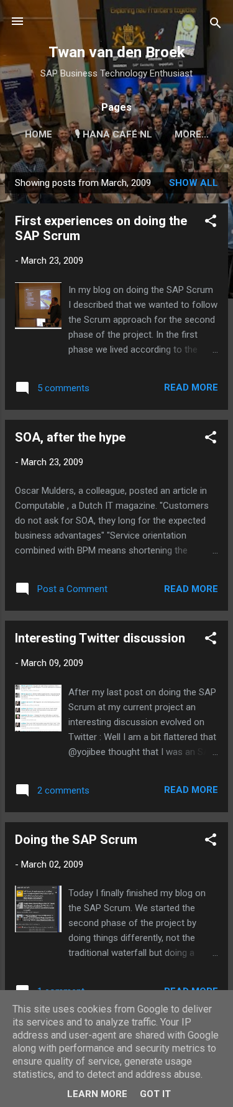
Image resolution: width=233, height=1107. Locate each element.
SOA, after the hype (70, 437)
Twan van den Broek (116, 52)
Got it (155, 1094)
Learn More (97, 1094)
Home (38, 134)
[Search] (215, 25)
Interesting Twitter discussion (100, 638)
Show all (193, 182)
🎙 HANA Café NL (113, 134)
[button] (210, 223)
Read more (191, 387)
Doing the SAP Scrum (76, 839)
